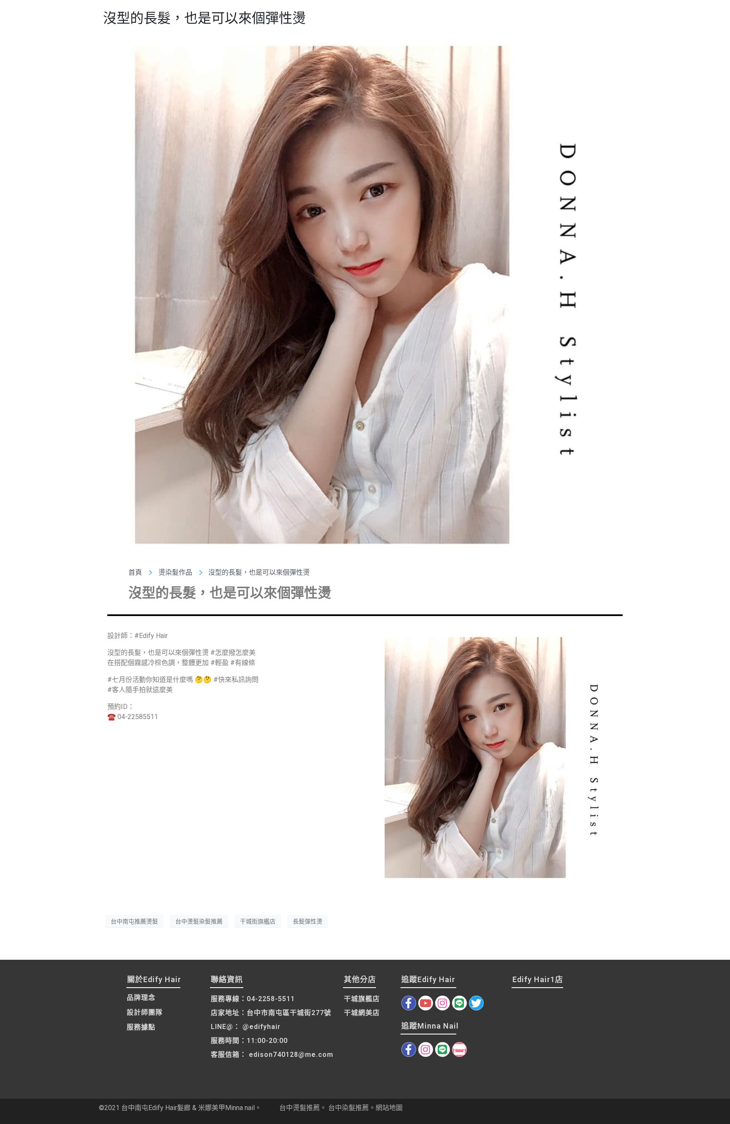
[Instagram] (442, 1003)
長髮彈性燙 (307, 921)
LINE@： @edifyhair (246, 1027)
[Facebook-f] (408, 1003)
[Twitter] (476, 1003)
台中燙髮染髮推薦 (199, 921)
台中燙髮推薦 (299, 1108)
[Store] (459, 1049)
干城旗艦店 (362, 999)
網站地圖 (389, 1108)
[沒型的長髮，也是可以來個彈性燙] (365, 294)
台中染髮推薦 (348, 1108)
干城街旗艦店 (257, 921)
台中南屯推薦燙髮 (134, 921)
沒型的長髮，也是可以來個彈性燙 (204, 18)
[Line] (459, 1003)
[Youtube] (425, 1003)
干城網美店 (362, 1013)
